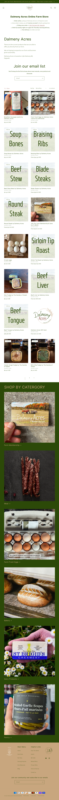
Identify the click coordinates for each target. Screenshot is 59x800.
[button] (3, 8)
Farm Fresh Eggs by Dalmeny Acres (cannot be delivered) (42, 117)
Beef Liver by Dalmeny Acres (40, 295)
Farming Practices (22, 761)
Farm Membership (12, 445)
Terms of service (41, 795)
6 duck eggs (8, 260)
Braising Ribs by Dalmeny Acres (41, 153)
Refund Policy (34, 761)
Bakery (7, 620)
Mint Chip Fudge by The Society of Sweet (42, 365)
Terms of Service (35, 768)
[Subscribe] (42, 78)
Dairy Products (10, 679)
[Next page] (34, 378)
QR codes (33, 757)
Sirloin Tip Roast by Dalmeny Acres (42, 260)
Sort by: (32, 88)
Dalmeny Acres (11, 795)
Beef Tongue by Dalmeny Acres (14, 330)
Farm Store (20, 754)
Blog (19, 768)
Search (32, 754)
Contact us (33, 772)
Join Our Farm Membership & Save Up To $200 (42, 224)
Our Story (20, 757)
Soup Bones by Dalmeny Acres (13, 153)
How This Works (35, 750)
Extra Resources (21, 765)
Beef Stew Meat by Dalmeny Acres (15, 188)
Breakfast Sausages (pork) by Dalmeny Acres (13, 117)
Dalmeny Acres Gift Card (38, 330)
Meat (6, 504)
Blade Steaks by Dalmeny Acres (41, 188)
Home (19, 750)
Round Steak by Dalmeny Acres (14, 223)
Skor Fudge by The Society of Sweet (15, 295)
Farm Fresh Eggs (11, 562)
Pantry (7, 737)
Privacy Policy (34, 765)
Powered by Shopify (18, 795)
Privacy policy (33, 795)
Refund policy (26, 795)
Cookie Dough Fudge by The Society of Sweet (15, 365)
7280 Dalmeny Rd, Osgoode (37, 25)
